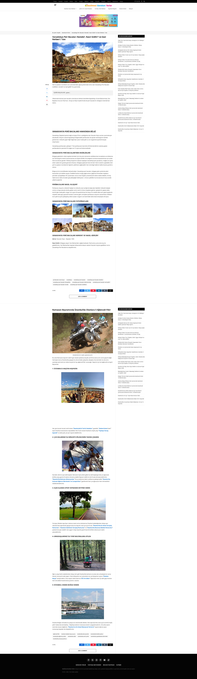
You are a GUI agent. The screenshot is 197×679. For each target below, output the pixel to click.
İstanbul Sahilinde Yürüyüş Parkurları (72, 528)
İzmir (76, 1)
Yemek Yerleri (122, 8)
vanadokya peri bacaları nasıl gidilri (101, 282)
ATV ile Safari (85, 578)
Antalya (81, 1)
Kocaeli (66, 1)
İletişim (131, 8)
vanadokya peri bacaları (79, 280)
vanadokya (69, 280)
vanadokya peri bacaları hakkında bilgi (81, 282)
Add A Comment (82, 296)
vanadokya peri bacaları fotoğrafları (61, 282)
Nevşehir (97, 1)
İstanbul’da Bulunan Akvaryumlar (63, 479)
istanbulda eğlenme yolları (59, 636)
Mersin (109, 1)
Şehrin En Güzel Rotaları (85, 8)
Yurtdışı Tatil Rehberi (100, 8)
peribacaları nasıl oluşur (59, 280)
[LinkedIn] (46, 96)
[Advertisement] (82, 116)
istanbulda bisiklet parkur (97, 634)
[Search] (144, 1)
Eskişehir (103, 1)
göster (67, 92)
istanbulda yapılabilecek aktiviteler (99, 636)
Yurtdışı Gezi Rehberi (94, 665)
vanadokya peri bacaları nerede (60, 284)
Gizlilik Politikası (108, 665)
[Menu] (55, 5)
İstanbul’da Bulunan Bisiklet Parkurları (99, 528)
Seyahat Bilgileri (112, 8)
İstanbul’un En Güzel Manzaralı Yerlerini (81, 627)
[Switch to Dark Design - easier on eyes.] (142, 1)
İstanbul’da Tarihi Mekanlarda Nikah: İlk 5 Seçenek (131, 126)
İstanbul (60, 1)
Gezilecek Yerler (66, 32)
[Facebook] (46, 88)
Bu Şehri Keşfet (56, 32)
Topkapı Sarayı (103, 431)
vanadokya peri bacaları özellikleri (78, 284)
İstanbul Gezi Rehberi (69, 8)
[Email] (46, 104)
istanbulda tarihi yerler (83, 636)
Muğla (91, 1)
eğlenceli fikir (56, 634)
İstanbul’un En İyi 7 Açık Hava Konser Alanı (129, 122)
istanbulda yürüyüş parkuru (60, 638)
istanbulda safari (72, 636)
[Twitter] (46, 92)
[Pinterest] (46, 100)
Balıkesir (86, 1)
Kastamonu (115, 1)
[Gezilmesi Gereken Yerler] (98, 5)
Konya (121, 1)
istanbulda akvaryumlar (83, 634)
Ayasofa (54, 433)
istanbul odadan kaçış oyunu (68, 634)
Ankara (71, 1)
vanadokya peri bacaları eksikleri (95, 280)
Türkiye (55, 1)
